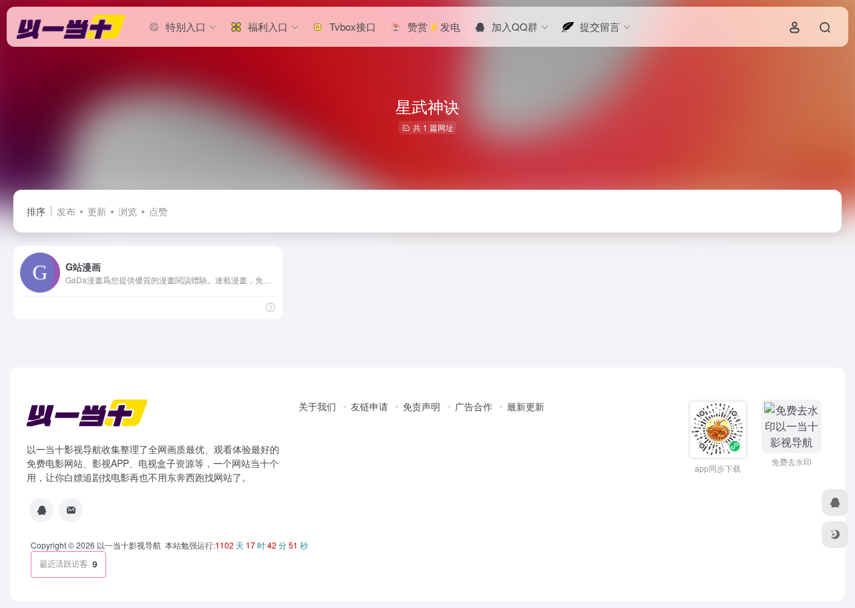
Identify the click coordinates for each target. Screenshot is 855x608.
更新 (97, 211)
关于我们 (317, 406)
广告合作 (473, 406)
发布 (66, 211)
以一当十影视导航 (129, 545)
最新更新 (525, 406)
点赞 (158, 211)
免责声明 (421, 406)
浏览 (127, 211)
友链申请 (369, 406)
